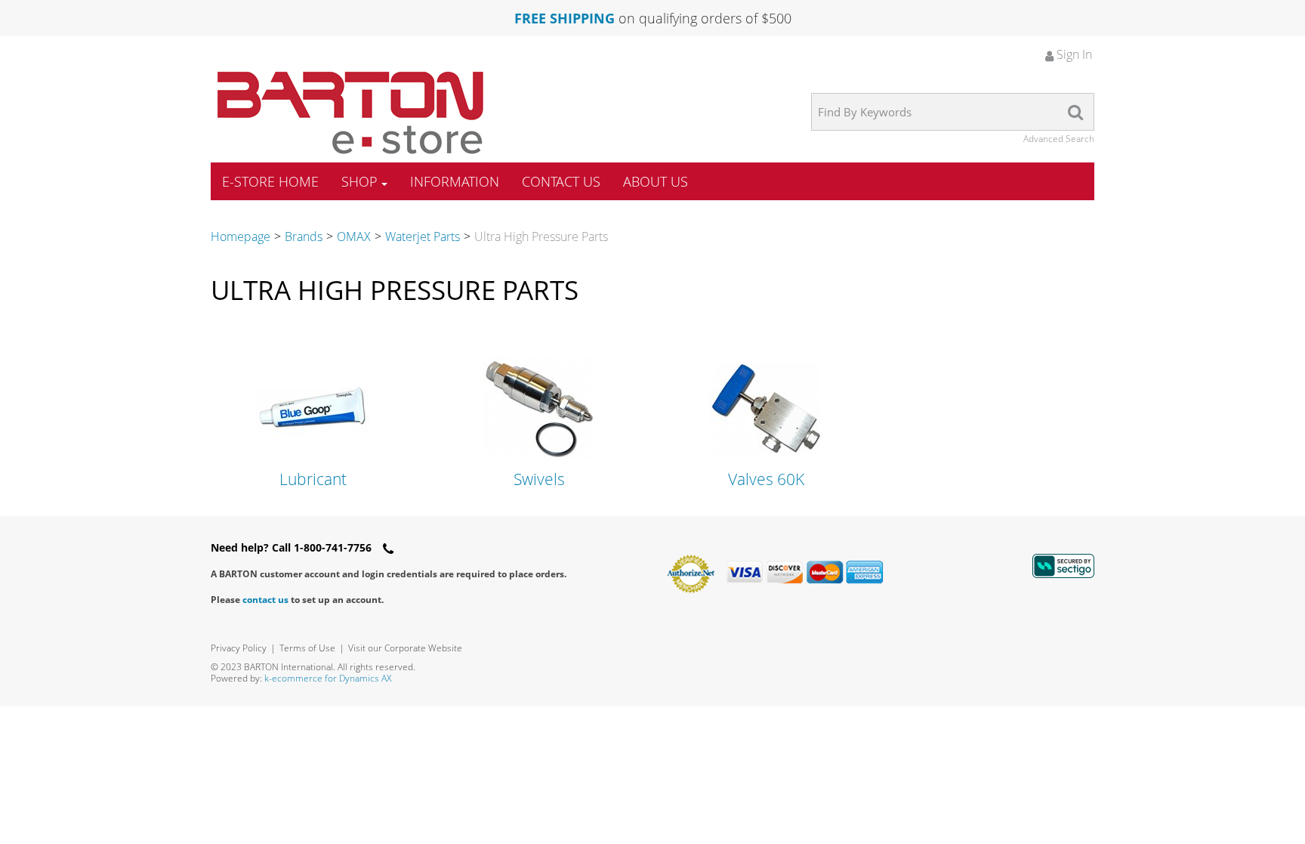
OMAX (354, 236)
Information (454, 181)
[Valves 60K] (765, 407)
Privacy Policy (239, 648)
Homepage (240, 236)
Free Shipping (564, 18)
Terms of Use (307, 648)
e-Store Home (270, 181)
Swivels (539, 479)
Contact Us (561, 181)
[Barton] (350, 112)
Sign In (1073, 54)
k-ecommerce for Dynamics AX (327, 678)
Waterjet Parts (422, 236)
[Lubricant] (312, 407)
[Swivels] (539, 407)
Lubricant (313, 479)
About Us (655, 181)
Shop (359, 181)
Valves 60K (766, 479)
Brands (303, 236)
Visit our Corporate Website (405, 648)
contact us (265, 599)
